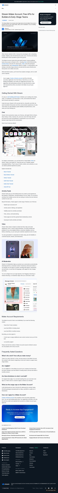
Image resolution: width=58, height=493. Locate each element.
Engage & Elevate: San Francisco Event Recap (39, 437)
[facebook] (49, 488)
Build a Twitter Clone (20, 470)
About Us (31, 450)
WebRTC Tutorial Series (20, 472)
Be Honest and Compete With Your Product (39, 435)
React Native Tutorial (9, 174)
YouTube (17, 463)
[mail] (55, 488)
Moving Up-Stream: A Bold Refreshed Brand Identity (13, 435)
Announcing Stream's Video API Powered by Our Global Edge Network (14, 438)
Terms (34, 488)
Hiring (36, 447)
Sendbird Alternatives (6, 466)
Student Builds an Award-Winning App (47, 30)
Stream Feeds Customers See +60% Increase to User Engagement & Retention (41, 429)
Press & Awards (32, 461)
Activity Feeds (5, 63)
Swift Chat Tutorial (8, 180)
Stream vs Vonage (5, 471)
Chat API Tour (7, 186)
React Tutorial (7, 171)
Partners (31, 465)
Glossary (31, 463)
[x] (45, 488)
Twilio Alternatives (5, 473)
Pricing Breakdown (5, 468)
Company (4, 20)
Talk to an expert (45, 22)
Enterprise (31, 459)
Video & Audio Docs (20, 452)
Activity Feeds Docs (20, 454)
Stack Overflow (19, 461)
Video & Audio (6, 453)
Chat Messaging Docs (20, 450)
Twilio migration (5, 475)
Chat (25, 62)
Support (45, 452)
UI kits (32, 160)
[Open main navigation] (55, 5)
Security (41, 488)
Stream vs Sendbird (6, 464)
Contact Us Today (20, 417)
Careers (31, 452)
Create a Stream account (16, 78)
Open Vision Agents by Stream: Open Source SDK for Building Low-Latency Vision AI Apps (13, 432)
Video (23, 63)
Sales (44, 450)
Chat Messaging (7, 450)
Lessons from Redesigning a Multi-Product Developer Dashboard (14, 429)
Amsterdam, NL (45, 483)
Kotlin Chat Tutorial (8, 183)
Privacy (37, 488)
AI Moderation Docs (20, 456)
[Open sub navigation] (55, 8)
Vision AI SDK (40, 1)
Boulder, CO (37, 483)
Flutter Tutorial (7, 177)
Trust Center (32, 467)
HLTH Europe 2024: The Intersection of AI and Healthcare (42, 431)
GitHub (17, 465)
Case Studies (32, 456)
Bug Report (45, 454)
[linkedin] (52, 488)
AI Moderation (15, 65)
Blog (3, 8)
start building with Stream (13, 97)
